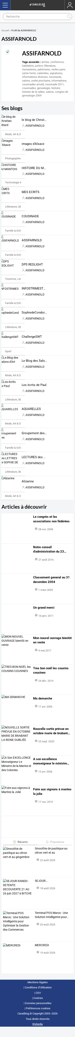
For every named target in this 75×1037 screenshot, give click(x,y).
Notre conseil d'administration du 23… (49, 549)
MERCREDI (42, 945)
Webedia (37, 1024)
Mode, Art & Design (16, 134)
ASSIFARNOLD (32, 240)
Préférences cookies (38, 1008)
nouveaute (55, 76)
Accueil (5, 30)
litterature (49, 65)
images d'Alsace (33, 144)
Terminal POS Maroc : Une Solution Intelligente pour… (52, 915)
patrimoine (44, 69)
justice (39, 65)
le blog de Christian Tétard (40, 120)
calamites (43, 73)
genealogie (43, 88)
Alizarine (28, 481)
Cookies (38, 998)
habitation (28, 65)
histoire (55, 88)
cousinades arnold (33, 84)
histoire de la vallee (33, 91)
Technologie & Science (18, 182)
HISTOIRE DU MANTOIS (38, 168)
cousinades (29, 88)
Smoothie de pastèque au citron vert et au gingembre (51, 851)
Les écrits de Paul (34, 385)
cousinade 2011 (54, 84)
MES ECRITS (30, 192)
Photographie (13, 158)
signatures (56, 73)
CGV (38, 992)
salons (26, 80)
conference (57, 62)
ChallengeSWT (32, 337)
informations (58, 80)
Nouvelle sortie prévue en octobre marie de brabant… (51, 731)
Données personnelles (38, 1003)
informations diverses (35, 76)
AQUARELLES (31, 409)
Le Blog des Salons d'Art (38, 361)
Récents (23, 842)
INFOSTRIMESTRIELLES (38, 288)
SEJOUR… (41, 880)
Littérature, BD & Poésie (19, 206)
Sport (8, 351)
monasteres (29, 69)
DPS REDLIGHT (32, 264)
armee (45, 62)
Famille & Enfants (15, 230)
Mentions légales (38, 982)
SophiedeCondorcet (35, 312)
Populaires (57, 842)
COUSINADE (30, 216)
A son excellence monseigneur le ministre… (51, 761)
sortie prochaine (40, 80)
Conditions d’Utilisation (38, 987)
